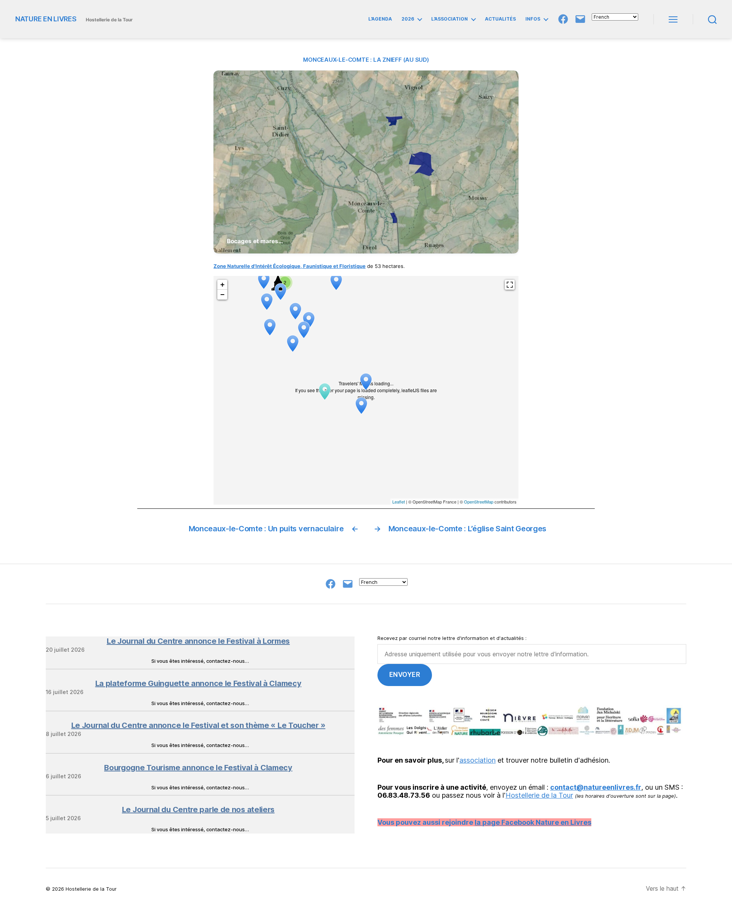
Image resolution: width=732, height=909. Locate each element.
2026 (407, 19)
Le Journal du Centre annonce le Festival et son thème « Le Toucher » (198, 725)
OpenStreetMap (478, 502)
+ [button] (222, 285)
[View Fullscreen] (510, 285)
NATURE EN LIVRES (46, 19)
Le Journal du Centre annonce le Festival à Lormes (198, 641)
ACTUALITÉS (500, 19)
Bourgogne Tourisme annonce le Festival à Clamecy (198, 767)
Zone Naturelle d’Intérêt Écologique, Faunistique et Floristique (290, 266)
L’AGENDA (380, 19)
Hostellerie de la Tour (539, 795)
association (477, 760)
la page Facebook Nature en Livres (533, 822)
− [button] (222, 294)
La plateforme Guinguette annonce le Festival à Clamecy (198, 683)
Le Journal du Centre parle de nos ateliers (198, 809)
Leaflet (398, 502)
